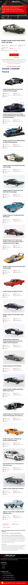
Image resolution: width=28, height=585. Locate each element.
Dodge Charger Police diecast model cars (12, 9)
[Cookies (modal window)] (2, 583)
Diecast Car (6, 6)
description (6, 524)
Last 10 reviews (6, 527)
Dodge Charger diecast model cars (10, 8)
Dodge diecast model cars (16, 6)
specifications (15, 524)
